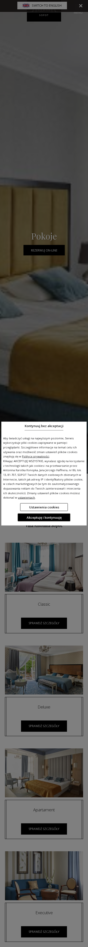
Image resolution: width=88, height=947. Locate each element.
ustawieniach (26, 497)
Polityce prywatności (35, 456)
